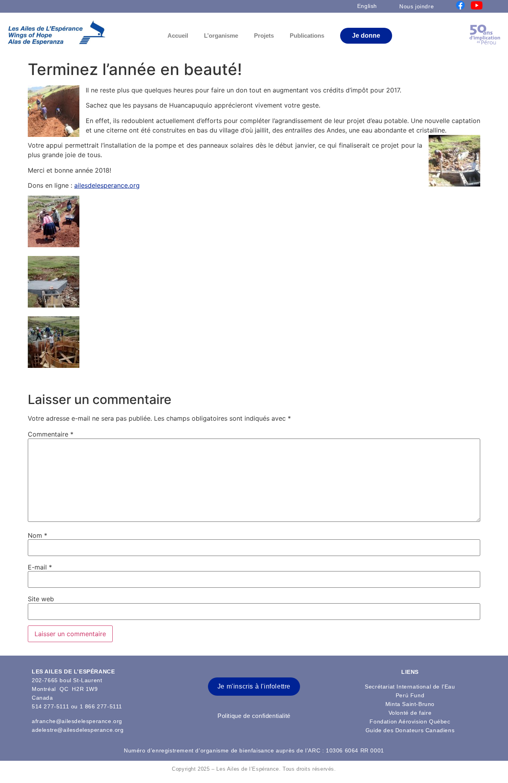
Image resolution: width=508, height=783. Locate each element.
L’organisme (221, 35)
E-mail (40, 567)
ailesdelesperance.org (107, 185)
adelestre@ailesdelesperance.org (78, 730)
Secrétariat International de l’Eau (410, 686)
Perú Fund (410, 695)
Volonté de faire (410, 713)
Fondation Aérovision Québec (409, 721)
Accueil (177, 35)
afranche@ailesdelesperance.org (77, 721)
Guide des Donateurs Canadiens (410, 730)
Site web (41, 599)
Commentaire (50, 434)
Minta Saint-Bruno (410, 704)
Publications (307, 35)
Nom (37, 535)
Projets (264, 35)
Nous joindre (416, 6)
